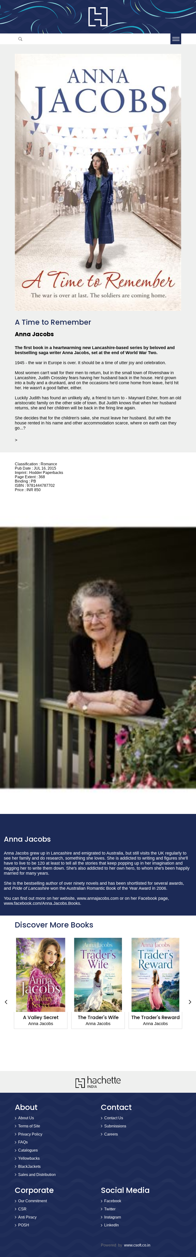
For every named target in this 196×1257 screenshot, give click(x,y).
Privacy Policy (30, 1134)
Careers (111, 1134)
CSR (22, 1209)
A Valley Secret (41, 1017)
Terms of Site (29, 1126)
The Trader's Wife (98, 1017)
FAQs (23, 1142)
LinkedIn (111, 1225)
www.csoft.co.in (137, 1245)
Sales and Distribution (37, 1175)
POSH (23, 1225)
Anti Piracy (27, 1217)
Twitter (109, 1209)
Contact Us (113, 1118)
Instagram (112, 1217)
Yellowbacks (29, 1158)
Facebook (112, 1201)
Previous (6, 1002)
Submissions (115, 1126)
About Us (26, 1118)
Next (190, 1002)
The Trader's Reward (155, 1017)
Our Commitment (32, 1201)
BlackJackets (29, 1166)
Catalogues (28, 1150)
